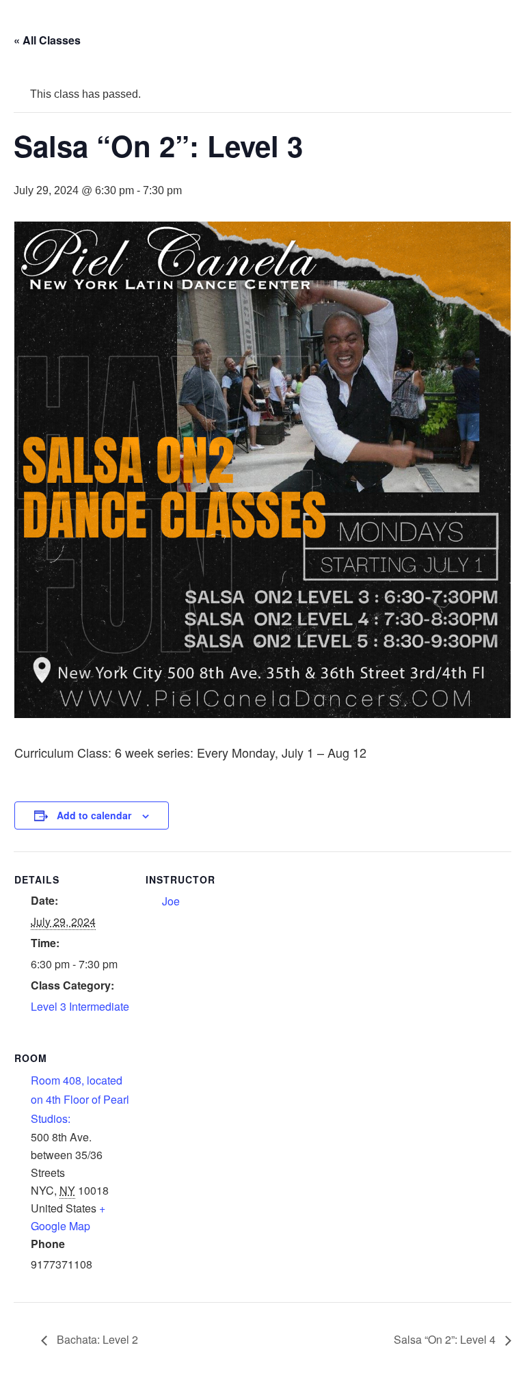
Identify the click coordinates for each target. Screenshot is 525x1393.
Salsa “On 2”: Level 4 (446, 1339)
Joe (171, 901)
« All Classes (47, 40)
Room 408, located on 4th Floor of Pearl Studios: (80, 1099)
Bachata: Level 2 (96, 1339)
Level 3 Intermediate (80, 1006)
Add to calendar (94, 815)
